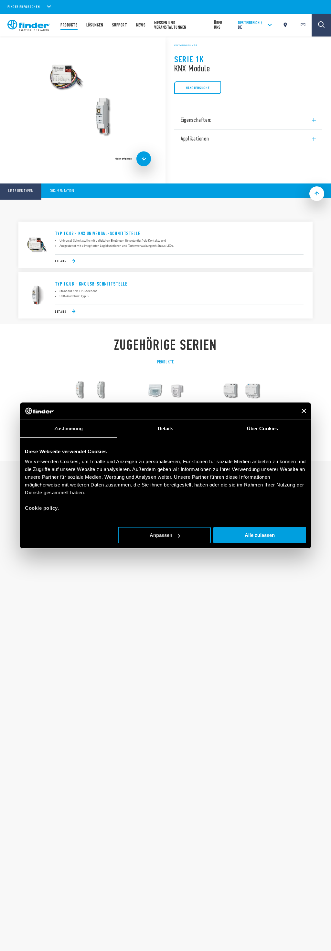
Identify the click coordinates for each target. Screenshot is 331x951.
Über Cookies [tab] (262, 428)
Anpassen (161, 535)
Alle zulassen (260, 535)
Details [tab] (166, 428)
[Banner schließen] (304, 411)
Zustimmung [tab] (68, 428)
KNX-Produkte (185, 45)
